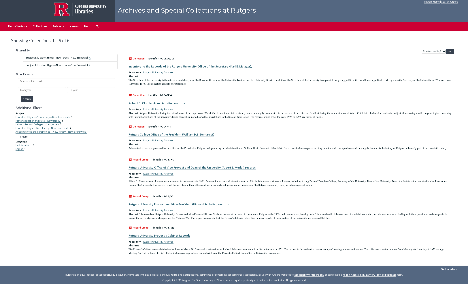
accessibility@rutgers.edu (309, 274)
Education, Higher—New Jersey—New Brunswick (42, 128)
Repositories (16, 26)
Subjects (58, 26)
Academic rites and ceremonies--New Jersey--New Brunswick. (51, 131)
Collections (40, 26)
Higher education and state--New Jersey (38, 120)
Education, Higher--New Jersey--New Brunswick (43, 117)
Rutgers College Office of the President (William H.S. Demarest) (171, 134)
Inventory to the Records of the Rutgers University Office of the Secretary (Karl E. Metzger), (190, 66)
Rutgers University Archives (158, 72)
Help (87, 26)
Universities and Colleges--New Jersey (37, 124)
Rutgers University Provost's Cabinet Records (159, 235)
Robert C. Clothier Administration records (157, 103)
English (20, 149)
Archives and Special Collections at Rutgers (187, 10)
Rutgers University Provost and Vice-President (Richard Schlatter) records (179, 204)
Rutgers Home (432, 1)
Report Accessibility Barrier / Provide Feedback (369, 274)
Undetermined (24, 145)
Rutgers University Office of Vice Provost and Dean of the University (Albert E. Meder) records (192, 167)
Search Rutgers (449, 1)
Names (74, 26)
